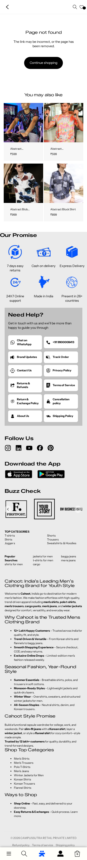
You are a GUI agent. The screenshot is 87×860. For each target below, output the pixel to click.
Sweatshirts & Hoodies (62, 543)
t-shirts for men (43, 560)
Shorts (51, 535)
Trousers (53, 539)
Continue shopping (43, 63)
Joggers (10, 543)
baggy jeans (68, 556)
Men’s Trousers (23, 762)
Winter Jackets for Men (29, 775)
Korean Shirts (22, 779)
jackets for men (43, 556)
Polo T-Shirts (22, 767)
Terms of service (42, 845)
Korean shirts (64, 639)
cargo (36, 564)
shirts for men (14, 564)
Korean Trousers (24, 783)
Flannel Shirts (22, 787)
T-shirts (10, 535)
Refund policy (20, 845)
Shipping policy (65, 845)
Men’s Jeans (21, 771)
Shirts (9, 539)
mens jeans (68, 560)
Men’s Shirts (21, 758)
